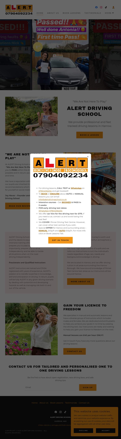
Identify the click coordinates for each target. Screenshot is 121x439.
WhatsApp (44, 211)
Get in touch (60, 240)
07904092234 (45, 191)
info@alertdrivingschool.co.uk (53, 199)
